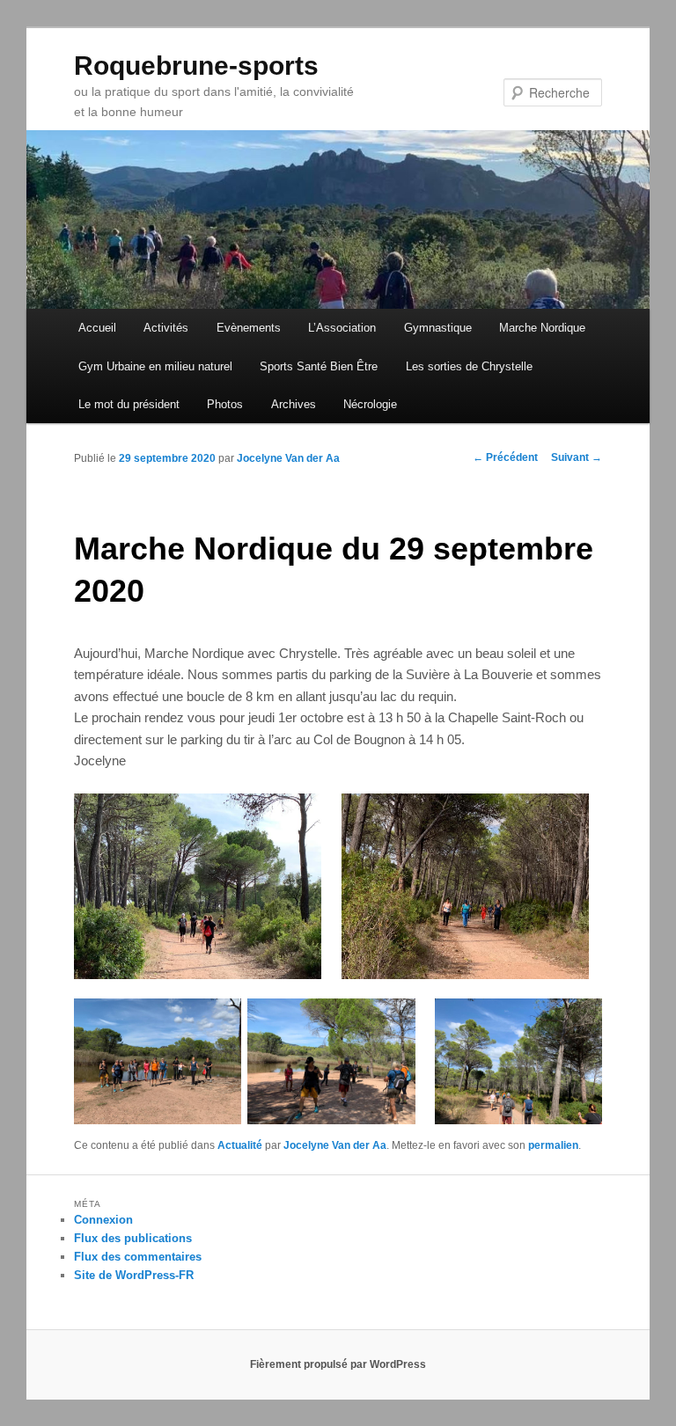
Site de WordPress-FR (134, 1275)
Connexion (103, 1219)
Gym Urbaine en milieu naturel (155, 366)
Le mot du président (129, 404)
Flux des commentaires (138, 1256)
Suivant (576, 457)
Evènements (249, 327)
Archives (293, 404)
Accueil (97, 327)
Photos (225, 404)
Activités (165, 327)
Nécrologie (370, 404)
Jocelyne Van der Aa (288, 458)
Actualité (239, 1145)
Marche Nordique (542, 327)
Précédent (505, 457)
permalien (553, 1145)
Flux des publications (133, 1238)
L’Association (342, 327)
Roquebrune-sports (196, 65)
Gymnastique (438, 327)
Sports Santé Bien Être (319, 366)
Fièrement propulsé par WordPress (338, 1364)
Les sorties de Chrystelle (469, 366)
